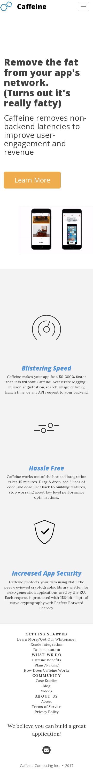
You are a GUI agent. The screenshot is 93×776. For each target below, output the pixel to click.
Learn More (32, 180)
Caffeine (32, 6)
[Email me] (46, 750)
